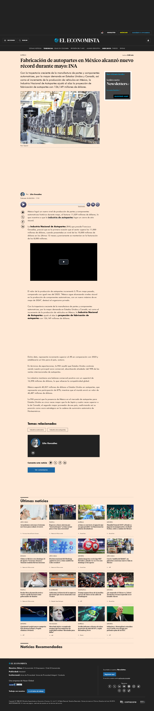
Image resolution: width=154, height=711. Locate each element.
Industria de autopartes (58, 430)
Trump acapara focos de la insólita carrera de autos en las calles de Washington (91, 594)
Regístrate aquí (110, 674)
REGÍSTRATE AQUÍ (121, 96)
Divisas (122, 48)
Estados (23, 556)
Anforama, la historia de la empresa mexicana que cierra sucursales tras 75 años (62, 594)
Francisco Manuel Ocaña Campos (31, 533)
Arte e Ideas (24, 522)
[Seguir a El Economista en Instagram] (134, 686)
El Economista (28, 668)
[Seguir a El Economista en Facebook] (110, 686)
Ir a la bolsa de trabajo (35, 691)
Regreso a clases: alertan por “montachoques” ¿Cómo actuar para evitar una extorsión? (60, 527)
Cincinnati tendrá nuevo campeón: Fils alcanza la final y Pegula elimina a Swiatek (33, 628)
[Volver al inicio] (51, 663)
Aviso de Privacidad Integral (46, 675)
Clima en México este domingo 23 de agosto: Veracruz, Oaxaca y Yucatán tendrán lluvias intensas (32, 561)
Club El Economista (53, 668)
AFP (110, 567)
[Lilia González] (22, 194)
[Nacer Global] (15, 685)
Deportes (110, 522)
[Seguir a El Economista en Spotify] (129, 686)
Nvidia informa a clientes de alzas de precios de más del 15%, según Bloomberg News (90, 628)
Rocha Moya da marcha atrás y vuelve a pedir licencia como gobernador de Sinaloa (31, 594)
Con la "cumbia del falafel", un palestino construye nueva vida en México (120, 561)
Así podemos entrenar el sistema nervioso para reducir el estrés (32, 526)
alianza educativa (93, 48)
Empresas (23, 55)
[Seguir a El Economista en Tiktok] (129, 690)
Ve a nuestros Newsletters (113, 90)
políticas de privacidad (124, 678)
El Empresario (53, 590)
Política (51, 522)
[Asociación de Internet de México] (142, 702)
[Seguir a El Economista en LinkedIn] (119, 686)
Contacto (61, 675)
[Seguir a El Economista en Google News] (119, 690)
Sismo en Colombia (61, 48)
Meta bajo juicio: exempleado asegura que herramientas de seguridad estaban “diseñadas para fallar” (62, 629)
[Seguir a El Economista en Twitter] (114, 686)
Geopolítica (82, 590)
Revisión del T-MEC (78, 48)
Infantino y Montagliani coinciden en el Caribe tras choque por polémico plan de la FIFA (120, 628)
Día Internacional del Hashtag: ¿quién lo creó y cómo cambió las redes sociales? (61, 561)
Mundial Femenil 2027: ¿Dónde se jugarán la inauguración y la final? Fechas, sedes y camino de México (119, 527)
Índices (115, 48)
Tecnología (53, 624)
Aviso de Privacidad (28, 675)
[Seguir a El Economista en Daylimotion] (139, 686)
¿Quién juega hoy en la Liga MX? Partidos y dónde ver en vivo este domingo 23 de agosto (90, 561)
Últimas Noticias (35, 48)
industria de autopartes (60, 217)
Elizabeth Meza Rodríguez (57, 601)
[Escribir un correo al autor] (33, 453)
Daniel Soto (83, 533)
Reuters (81, 635)
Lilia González (36, 194)
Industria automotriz (37, 430)
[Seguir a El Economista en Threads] (124, 690)
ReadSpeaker (81, 206)
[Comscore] (128, 702)
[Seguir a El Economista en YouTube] (124, 686)
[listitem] (23, 205)
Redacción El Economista (57, 533)
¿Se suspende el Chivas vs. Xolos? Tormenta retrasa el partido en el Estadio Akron (119, 594)
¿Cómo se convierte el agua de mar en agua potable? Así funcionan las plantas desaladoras (91, 527)
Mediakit (22, 672)
